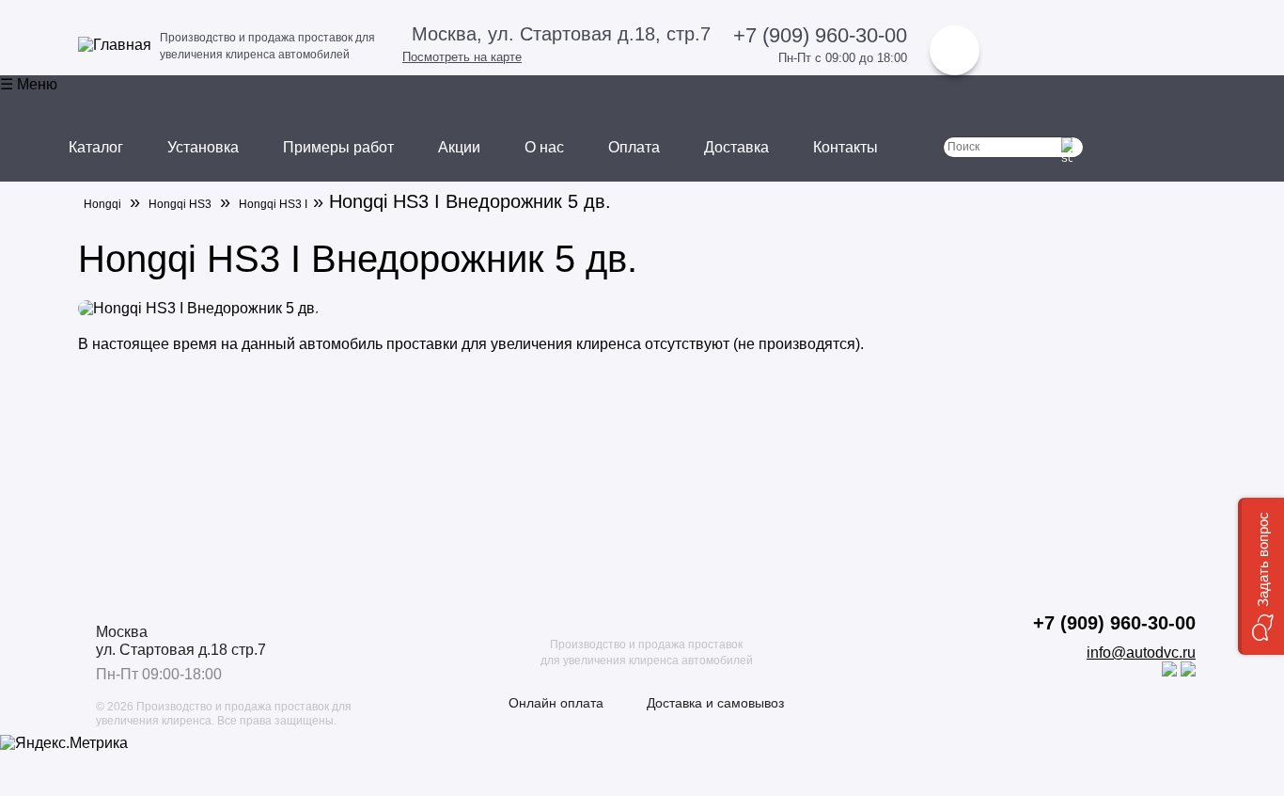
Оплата (634, 147)
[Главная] (114, 45)
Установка (203, 147)
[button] (1261, 576)
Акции (459, 147)
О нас (544, 147)
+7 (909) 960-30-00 (820, 35)
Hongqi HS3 (180, 204)
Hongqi (102, 204)
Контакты (845, 147)
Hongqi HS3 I (273, 204)
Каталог (96, 147)
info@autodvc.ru (1141, 653)
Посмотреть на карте (462, 57)
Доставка (736, 147)
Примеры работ (338, 147)
